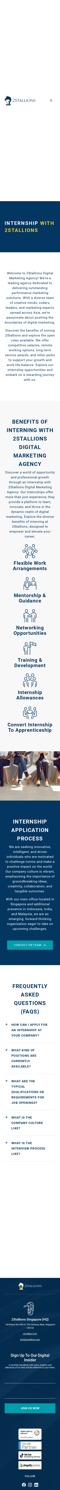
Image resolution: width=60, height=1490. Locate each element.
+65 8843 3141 (30, 1334)
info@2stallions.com (30, 1339)
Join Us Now (30, 1408)
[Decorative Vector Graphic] (20, 97)
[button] (30, 1030)
